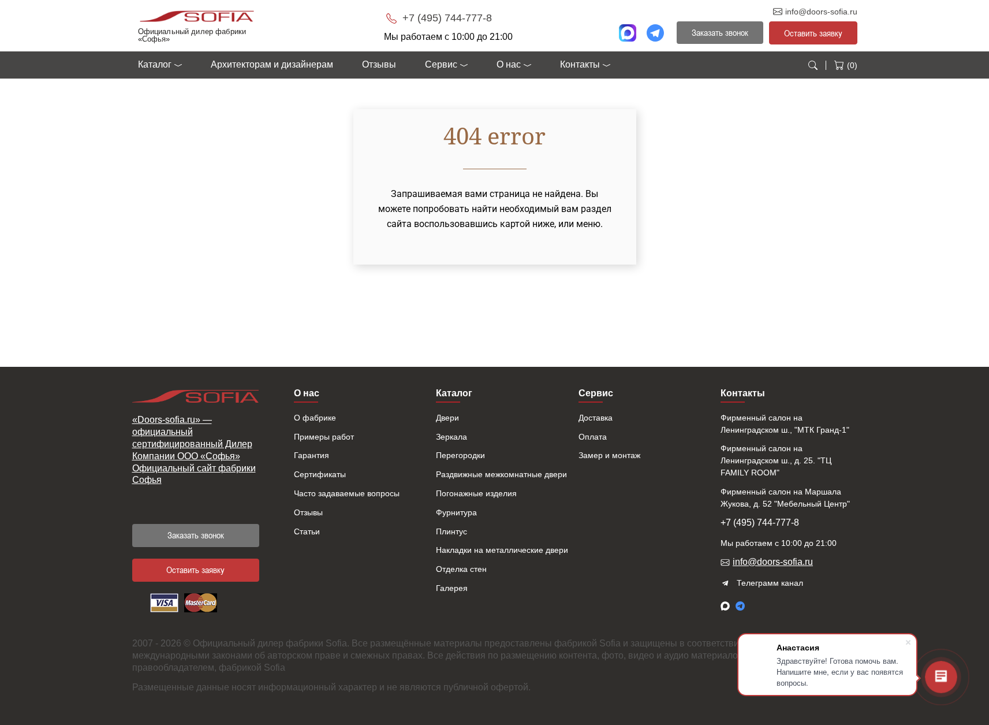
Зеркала (451, 436)
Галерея (452, 588)
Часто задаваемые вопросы (347, 493)
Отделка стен (461, 569)
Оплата (593, 436)
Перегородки (460, 455)
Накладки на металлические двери (502, 550)
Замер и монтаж (609, 455)
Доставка (596, 417)
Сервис (441, 64)
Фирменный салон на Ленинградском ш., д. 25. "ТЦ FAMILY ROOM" (776, 460)
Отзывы (379, 64)
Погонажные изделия (476, 493)
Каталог (154, 64)
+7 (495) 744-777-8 (446, 18)
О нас (509, 64)
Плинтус (451, 531)
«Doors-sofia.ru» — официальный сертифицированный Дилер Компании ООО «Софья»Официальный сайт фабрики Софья (194, 450)
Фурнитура (456, 512)
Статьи (307, 531)
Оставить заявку (813, 33)
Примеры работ (324, 436)
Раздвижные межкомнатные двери (501, 474)
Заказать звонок (195, 535)
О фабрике (315, 417)
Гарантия (311, 455)
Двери (447, 417)
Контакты (580, 64)
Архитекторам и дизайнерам (272, 64)
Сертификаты (320, 474)
